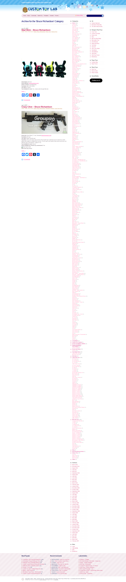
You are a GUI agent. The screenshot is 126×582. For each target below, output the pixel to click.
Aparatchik (74, 39)
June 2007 (74, 534)
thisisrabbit (74, 318)
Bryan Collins (75, 61)
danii (73, 86)
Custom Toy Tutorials (77, 342)
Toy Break (94, 45)
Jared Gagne (75, 150)
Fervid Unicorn (75, 122)
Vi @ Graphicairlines (76, 329)
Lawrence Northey (76, 189)
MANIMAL (74, 201)
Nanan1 (74, 236)
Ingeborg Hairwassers (76, 141)
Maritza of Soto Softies (77, 207)
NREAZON (74, 243)
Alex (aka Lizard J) (76, 33)
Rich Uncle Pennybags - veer (86, 568)
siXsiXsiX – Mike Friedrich (77, 290)
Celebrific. (56, 579)
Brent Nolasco (75, 55)
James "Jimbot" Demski (77, 146)
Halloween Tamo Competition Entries (31, 565)
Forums (56, 15)
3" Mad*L (74, 422)
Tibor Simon (74, 320)
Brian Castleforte (75, 56)
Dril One (74, 103)
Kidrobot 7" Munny (76, 391)
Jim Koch (74, 156)
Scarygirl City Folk (76, 441)
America (74, 350)
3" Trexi (73, 423)
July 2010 (74, 476)
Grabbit (73, 382)
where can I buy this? (64, 559)
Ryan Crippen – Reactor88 (78, 273)
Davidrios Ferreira (76, 91)
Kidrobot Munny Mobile (77, 396)
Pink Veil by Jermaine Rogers (78, 407)
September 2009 (76, 491)
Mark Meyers (75, 208)
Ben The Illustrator (76, 47)
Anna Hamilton (75, 37)
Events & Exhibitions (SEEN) (78, 343)
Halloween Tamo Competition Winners (31, 562)
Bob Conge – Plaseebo (77, 51)
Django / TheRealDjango (77, 96)
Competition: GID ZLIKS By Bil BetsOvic (32, 559)
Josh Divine (74, 169)
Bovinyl (73, 54)
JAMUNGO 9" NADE (76, 385)
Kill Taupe (74, 182)
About (28, 15)
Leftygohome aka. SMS (77, 191)
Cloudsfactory (75, 74)
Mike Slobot (74, 221)
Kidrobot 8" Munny (50, 108)
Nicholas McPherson (76, 239)
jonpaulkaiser (75, 165)
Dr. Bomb (74, 378)
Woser (73, 336)
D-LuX (73, 84)
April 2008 (74, 519)
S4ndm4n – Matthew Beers (78, 274)
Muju (73, 232)
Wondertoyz (94, 56)
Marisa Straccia (75, 206)
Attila (73, 43)
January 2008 (75, 524)
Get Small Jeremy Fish (77, 431)
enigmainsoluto (75, 108)
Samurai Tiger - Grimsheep (86, 573)
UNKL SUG (74, 418)
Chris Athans (75, 69)
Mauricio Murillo (75, 212)
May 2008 (74, 517)
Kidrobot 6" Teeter (76, 390)
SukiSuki (74, 303)
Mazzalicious (75, 214)
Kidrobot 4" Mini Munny (77, 438)
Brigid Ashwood (75, 59)
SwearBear (74, 412)
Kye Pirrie (74, 185)
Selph (73, 282)
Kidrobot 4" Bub (75, 437)
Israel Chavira (75, 144)
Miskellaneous (75, 224)
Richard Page (75, 262)
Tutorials (52, 15)
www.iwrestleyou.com (34, 83)
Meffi (73, 215)
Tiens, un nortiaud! (63, 570)
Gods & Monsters (76, 133)
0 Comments (27, 100)
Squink (73, 297)
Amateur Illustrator (96, 23)
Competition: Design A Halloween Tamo (31, 561)
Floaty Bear (74, 379)
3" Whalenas (75, 424)
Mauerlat (74, 211)
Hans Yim (74, 136)
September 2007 (76, 531)
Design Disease (42, 579)
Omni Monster (95, 41)
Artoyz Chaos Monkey (77, 428)
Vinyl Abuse (94, 50)
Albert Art (74, 32)
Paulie (73, 250)
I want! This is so (60, 562)
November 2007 (75, 527)
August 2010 (75, 474)
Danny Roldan (75, 87)
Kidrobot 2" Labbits (76, 434)
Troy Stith (74, 324)
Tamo (73, 443)
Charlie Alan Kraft (76, 66)
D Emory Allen (75, 83)
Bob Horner (74, 53)
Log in (73, 546)
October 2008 (75, 509)
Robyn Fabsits (75, 269)
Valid (75, 548)
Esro (73, 112)
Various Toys (54, 31)
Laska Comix (75, 188)
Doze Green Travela (76, 377)
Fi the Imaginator (75, 123)
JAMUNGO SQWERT (76, 386)
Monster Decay (75, 229)
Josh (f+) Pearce (75, 168)
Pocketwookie (75, 255)
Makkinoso (74, 200)
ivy (72, 145)
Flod (73, 124)
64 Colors (74, 25)
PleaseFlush (74, 253)
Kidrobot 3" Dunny (76, 435)
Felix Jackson (75, 120)
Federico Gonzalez (76, 117)
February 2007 (75, 540)
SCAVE (73, 280)
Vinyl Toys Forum (95, 55)
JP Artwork (74, 170)
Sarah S (74, 278)
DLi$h (73, 97)
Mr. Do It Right (75, 231)
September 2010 (76, 473)
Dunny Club (94, 35)
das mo (73, 90)
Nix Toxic (74, 241)
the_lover (74, 317)
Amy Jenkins (75, 35)
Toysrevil (74, 322)
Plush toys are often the (63, 564)
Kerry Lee (74, 179)
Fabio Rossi (74, 115)
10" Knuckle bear (76, 361)
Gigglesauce (75, 132)
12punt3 (74, 24)
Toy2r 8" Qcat (75, 414)
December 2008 (75, 506)
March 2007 (75, 539)
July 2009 (74, 494)
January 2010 (75, 486)
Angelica (74, 36)
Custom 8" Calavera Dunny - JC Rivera (89, 565)
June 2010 (74, 477)
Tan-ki (73, 309)
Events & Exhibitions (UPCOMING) (76, 346)
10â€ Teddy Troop (76, 363)
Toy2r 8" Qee (75, 415)
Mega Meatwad (75, 401)
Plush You (94, 69)
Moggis (73, 226)
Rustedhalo (74, 272)
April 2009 (74, 499)
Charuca (74, 67)
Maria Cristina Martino (76, 203)
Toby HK (74, 444)
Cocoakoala (74, 75)
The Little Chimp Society (97, 26)
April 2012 (74, 471)
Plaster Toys (74, 456)
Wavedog (74, 335)
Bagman (74, 429)
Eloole (73, 105)
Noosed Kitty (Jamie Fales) (78, 242)
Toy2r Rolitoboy (75, 416)
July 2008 (74, 514)
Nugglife (74, 244)
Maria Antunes (75, 202)
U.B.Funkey (74, 447)
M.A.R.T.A (74, 197)
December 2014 (75, 466)
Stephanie (74, 299)
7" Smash (74, 370)
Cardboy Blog (95, 62)
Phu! (73, 251)
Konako (74, 183)
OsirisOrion (74, 248)
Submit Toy (40, 15)
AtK (73, 42)
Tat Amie (74, 310)
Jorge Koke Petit (75, 166)
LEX (73, 193)
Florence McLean (76, 126)
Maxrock (74, 213)
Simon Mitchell (75, 286)
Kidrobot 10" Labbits (76, 388)
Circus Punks (75, 374)
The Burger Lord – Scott (77, 314)
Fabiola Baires (75, 116)
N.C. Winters (74, 235)
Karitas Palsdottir (75, 174)
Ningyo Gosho (75, 406)
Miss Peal (74, 225)
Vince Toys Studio (96, 48)
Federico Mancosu (76, 118)
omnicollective (75, 245)
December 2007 (75, 526)
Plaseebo (74, 408)
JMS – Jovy (74, 157)
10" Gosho (74, 358)
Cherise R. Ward (75, 68)
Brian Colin (74, 57)
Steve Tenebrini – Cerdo (77, 302)
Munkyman (74, 233)
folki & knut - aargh (84, 572)
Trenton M (74, 323)
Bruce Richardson (41, 31)
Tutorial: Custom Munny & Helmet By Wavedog (33, 564)
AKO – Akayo (75, 31)
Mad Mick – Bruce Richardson (35, 30)
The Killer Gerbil (75, 315)
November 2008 (75, 507)
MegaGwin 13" (75, 402)
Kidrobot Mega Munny (77, 395)
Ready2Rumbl (75, 259)
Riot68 (73, 266)
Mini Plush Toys (75, 354)
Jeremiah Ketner (75, 153)
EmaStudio (74, 106)
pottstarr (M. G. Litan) (76, 257)
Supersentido (75, 304)
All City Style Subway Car (77, 372)
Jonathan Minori (75, 163)
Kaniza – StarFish (76, 432)
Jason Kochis (75, 151)
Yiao (73, 338)
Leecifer (74, 190)
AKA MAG (74, 30)
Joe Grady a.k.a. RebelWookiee (79, 160)
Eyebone (74, 114)
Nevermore (74, 237)
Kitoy (93, 36)
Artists (35, 31)
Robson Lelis (75, 268)
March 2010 (75, 482)
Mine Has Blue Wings (96, 38)
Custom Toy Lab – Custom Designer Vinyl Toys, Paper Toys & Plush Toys (39, 9)
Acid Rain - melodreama (85, 564)
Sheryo (73, 284)
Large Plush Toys (76, 353)
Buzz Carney (75, 373)
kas (73, 175)
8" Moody (74, 371)
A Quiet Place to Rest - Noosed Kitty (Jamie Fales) (91, 570)
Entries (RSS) (80, 15)
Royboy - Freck (26, 567)
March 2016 (75, 464)
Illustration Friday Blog (96, 24)
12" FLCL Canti (75, 365)
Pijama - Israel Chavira (28, 570)
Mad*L (73, 400)
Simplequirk (74, 288)
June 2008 (74, 516)
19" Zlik (73, 367)
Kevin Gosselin (75, 181)
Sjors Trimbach (75, 291)
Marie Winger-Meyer (76, 205)
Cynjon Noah (75, 81)
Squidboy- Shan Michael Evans (79, 296)
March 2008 (75, 521)
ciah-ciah (74, 71)
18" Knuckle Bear (76, 366)
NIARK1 (74, 238)
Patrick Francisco (75, 249)
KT (72, 184)
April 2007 (74, 537)
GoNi (73, 134)
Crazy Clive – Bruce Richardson (36, 107)
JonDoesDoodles (76, 164)
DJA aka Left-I (75, 94)
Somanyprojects (75, 293)
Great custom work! (60, 572)
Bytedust (74, 62)
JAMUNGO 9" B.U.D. (76, 384)
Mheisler (74, 219)
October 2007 (75, 529)
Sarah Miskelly (75, 276)
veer (73, 328)
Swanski (74, 306)
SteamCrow (74, 298)
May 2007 (74, 536)
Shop (73, 449)
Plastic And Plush (95, 43)
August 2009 (75, 492)
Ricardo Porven (75, 260)
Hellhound (74, 383)
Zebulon (74, 339)
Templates (46, 15)
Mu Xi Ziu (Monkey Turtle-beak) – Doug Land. (90, 561)
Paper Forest (94, 63)
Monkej (73, 227)
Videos (73, 459)
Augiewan (74, 44)
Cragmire (74, 79)
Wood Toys (74, 457)
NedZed (74, 403)
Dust (73, 104)
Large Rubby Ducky (76, 397)
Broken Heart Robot (76, 430)
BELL (73, 45)
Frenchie (74, 129)
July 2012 (74, 469)
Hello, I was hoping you (63, 567)
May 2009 (74, 497)
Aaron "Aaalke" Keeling (77, 27)
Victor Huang (75, 330)
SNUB (73, 292)
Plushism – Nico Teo (76, 254)
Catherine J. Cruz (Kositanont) (78, 63)
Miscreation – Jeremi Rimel (77, 223)
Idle (73, 140)
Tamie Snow (74, 308)
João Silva (74, 158)
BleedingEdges (75, 50)
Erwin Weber (75, 111)
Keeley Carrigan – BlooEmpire (78, 177)
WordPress (74, 551)
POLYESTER (75, 256)
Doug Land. (74, 99)
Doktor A (74, 98)
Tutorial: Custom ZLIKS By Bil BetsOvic (31, 573)
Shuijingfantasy (75, 285)
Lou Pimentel (75, 195)
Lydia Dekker (75, 196)
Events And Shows (76, 349)
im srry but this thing (62, 573)
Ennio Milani (74, 109)
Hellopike (74, 138)
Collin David (74, 77)
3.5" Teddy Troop (76, 425)
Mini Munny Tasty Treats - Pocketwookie (32, 572)
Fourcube (74, 380)
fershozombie (75, 121)
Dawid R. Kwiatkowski (76, 92)
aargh (73, 26)
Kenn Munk (74, 178)
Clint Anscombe (75, 73)
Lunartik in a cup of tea (77, 398)
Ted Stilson (74, 312)
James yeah (74, 148)
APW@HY (74, 41)
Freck (73, 128)
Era (73, 110)
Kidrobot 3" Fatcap (76, 436)
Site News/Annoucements (78, 451)
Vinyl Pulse (94, 53)
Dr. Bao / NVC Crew (76, 100)
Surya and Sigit (75, 305)
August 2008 (75, 512)
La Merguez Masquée (77, 187)
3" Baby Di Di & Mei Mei (77, 420)
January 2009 (75, 504)
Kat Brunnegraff (75, 176)
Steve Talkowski (75, 300)
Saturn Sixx (74, 279)
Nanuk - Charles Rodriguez (86, 562)
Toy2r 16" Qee (75, 413)
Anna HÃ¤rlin (75, 38)
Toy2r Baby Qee (75, 446)
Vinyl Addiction (95, 51)
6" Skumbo (74, 368)
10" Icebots (74, 360)
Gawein (73, 130)
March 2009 (75, 501)
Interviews (74, 356)
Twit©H (73, 326)
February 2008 (75, 522)
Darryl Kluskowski (76, 89)
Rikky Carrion (75, 263)
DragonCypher (75, 102)
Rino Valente (75, 264)
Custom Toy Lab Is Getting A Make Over (32, 568)
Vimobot (74, 448)
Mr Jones (74, 230)
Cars (73, 454)
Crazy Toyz (94, 31)
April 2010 (74, 481)
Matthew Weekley (76, 209)
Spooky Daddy (75, 294)
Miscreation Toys (95, 40)
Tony (73, 321)
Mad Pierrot (74, 199)
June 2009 (74, 496)
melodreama (74, 217)
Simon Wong (75, 287)
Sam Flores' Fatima (76, 410)
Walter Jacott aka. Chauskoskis (79, 334)
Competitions (75, 340)
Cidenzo (74, 72)
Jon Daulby (74, 162)
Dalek (73, 376)
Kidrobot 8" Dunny (76, 392)
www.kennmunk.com (46, 135)
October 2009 (75, 489)
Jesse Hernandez (76, 154)
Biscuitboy (74, 49)
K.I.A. (73, 171)
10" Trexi (74, 362)
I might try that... (62, 565)
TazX (73, 311)
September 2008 (76, 511)
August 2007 (75, 532)
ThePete (74, 316)
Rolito (73, 409)
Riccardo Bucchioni (76, 261)
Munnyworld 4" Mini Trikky (77, 440)
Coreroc (74, 78)
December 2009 (75, 487)
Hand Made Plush (76, 352)
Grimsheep (74, 135)
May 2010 (74, 479)
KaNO (73, 172)
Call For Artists (75, 347)
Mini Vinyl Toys (75, 419)
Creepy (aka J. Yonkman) (77, 80)
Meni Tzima (74, 218)
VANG (73, 327)
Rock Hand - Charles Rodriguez (87, 567)
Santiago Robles (75, 275)
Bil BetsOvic (74, 48)
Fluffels (73, 127)
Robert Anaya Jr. (75, 267)
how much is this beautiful (64, 568)
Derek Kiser (74, 93)
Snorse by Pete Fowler (77, 442)
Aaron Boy (74, 29)
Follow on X (96, 80)
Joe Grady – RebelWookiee (78, 159)
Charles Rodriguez (76, 65)
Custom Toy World (96, 33)
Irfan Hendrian (75, 142)
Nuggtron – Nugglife (84, 559)
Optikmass (74, 247)
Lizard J (74, 194)
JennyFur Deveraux (76, 152)
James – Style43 (75, 147)
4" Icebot (74, 426)
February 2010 (75, 484)
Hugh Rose (74, 139)
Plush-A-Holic (95, 70)
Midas (73, 220)
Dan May (74, 85)
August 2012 (75, 468)
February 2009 (75, 502)
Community (33, 15)
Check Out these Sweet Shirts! (62, 561)
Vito (73, 333)
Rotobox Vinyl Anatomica (77, 270)
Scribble (74, 281)
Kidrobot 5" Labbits (76, 389)
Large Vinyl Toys (58, 108)
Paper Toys (48, 31)
